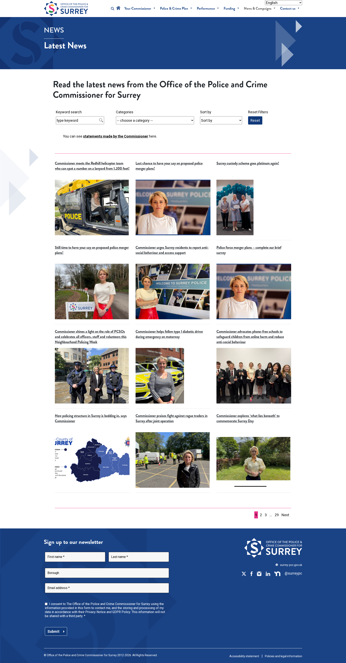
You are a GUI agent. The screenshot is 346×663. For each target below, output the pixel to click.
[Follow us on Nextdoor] (277, 573)
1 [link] (256, 515)
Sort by (205, 112)
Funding (229, 8)
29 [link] (277, 515)
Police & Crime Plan (174, 8)
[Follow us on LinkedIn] (268, 573)
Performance (206, 8)
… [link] (271, 515)
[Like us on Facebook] (251, 573)
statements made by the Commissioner (115, 136)
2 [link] (261, 515)
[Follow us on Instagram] (259, 573)
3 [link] (266, 515)
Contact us (287, 8)
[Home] (118, 8)
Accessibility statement (244, 656)
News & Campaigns (257, 8)
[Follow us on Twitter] (243, 573)
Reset (255, 120)
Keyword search (69, 112)
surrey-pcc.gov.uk (291, 565)
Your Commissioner (137, 8)
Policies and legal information (283, 656)
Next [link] (285, 515)
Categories (124, 112)
